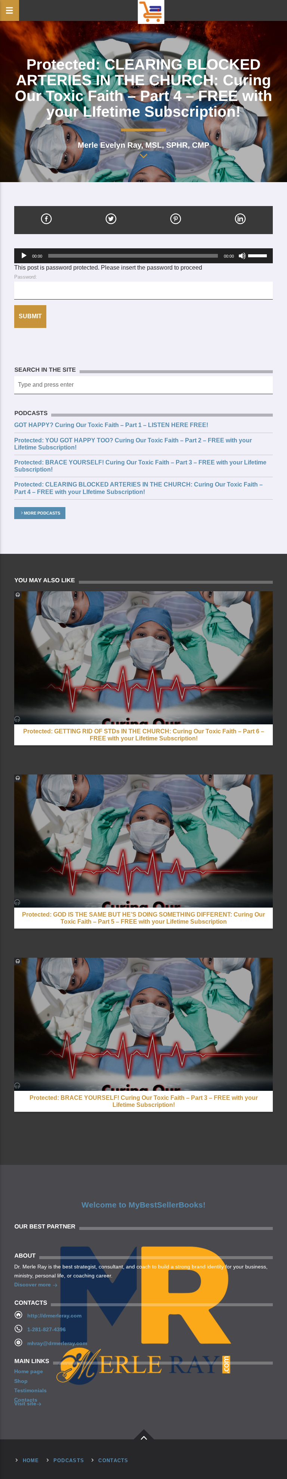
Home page (28, 1371)
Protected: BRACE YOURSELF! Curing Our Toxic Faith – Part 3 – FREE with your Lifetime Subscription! (140, 466)
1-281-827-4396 (46, 1329)
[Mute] (242, 256)
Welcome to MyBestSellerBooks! (143, 1205)
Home (31, 1460)
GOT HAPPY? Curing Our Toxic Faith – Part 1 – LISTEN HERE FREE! (111, 425)
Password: (25, 277)
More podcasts (42, 513)
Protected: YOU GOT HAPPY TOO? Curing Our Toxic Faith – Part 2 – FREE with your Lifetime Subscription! (133, 444)
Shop (21, 1381)
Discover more (33, 1285)
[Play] (24, 256)
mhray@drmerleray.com (57, 1343)
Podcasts (68, 1460)
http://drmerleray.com (54, 1316)
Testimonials (30, 1390)
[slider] (258, 255)
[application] (143, 255)
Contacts (25, 1400)
